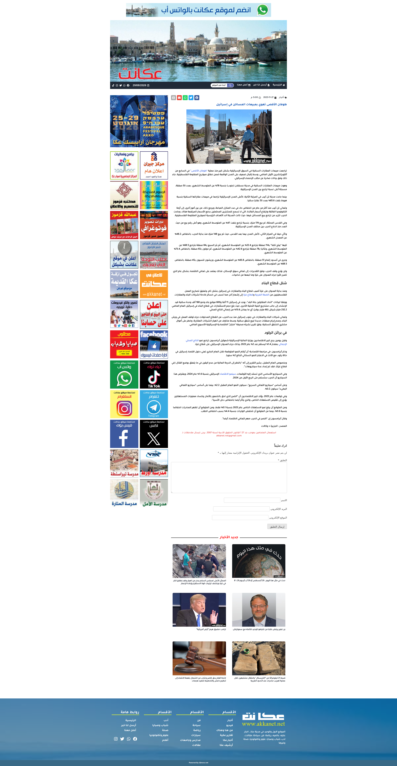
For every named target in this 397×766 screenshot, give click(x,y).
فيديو (229, 725)
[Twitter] (120, 85)
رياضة (197, 730)
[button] (196, 97)
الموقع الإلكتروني (278, 517)
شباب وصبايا (160, 725)
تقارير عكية (226, 735)
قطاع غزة (248, 295)
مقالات (196, 745)
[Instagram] (116, 85)
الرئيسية (130, 720)
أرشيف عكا (226, 745)
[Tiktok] (113, 85)
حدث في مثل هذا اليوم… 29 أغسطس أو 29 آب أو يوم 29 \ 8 (259, 581)
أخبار (230, 720)
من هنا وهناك (224, 730)
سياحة (197, 725)
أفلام (165, 740)
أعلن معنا (130, 730)
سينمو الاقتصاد (228, 374)
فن (199, 720)
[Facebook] (128, 85)
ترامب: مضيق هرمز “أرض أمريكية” (211, 630)
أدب (166, 720)
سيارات (196, 735)
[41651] (198, 16)
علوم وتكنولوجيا (158, 735)
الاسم (284, 500)
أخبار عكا (228, 740)
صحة (165, 730)
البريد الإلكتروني (278, 508)
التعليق (282, 460)
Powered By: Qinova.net (198, 763)
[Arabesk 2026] (139, 146)
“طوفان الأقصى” (198, 171)
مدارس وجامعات (190, 740)
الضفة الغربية (262, 295)
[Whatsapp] (124, 85)
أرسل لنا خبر (128, 725)
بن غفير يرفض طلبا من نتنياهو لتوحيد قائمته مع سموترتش (259, 630)
